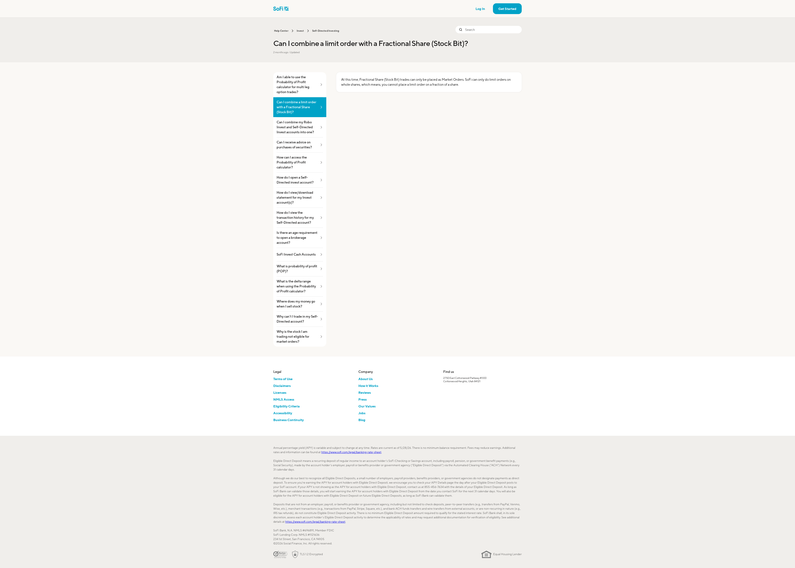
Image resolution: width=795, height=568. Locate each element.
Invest (300, 30)
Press (362, 399)
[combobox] (491, 29)
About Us (365, 379)
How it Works (368, 386)
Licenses (279, 392)
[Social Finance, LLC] (281, 9)
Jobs (361, 413)
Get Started (507, 9)
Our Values (367, 406)
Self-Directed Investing (325, 30)
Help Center (281, 30)
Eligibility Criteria (286, 406)
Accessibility (282, 413)
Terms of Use (283, 379)
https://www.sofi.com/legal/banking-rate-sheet (351, 452)
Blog (361, 420)
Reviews (364, 392)
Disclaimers (282, 386)
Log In (480, 9)
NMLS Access (283, 399)
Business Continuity (288, 420)
